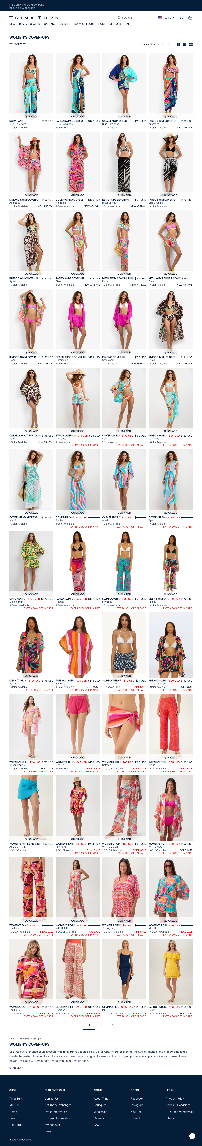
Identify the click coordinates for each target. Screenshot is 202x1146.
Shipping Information (58, 1118)
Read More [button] (16, 1067)
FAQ (96, 1124)
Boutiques (100, 1105)
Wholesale (100, 1111)
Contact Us (52, 1098)
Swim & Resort (84, 23)
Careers (99, 1118)
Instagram (137, 1105)
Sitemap (171, 1118)
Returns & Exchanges (58, 1105)
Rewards (50, 1131)
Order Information (56, 1111)
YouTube (136, 1111)
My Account (52, 1124)
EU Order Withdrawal (179, 1111)
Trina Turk (15, 1098)
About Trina (101, 1098)
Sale (128, 23)
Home (102, 23)
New (12, 23)
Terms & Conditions (178, 1105)
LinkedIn (136, 1118)
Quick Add (31, 116)
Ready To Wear (29, 23)
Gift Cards (15, 1124)
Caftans (50, 23)
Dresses (65, 23)
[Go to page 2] (113, 1025)
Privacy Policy (175, 1098)
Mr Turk (115, 23)
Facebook (137, 1098)
